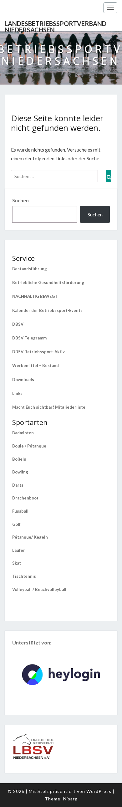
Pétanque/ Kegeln (30, 537)
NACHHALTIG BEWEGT (35, 296)
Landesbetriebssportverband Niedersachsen (55, 25)
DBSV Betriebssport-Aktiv (38, 351)
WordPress (98, 791)
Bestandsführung (29, 268)
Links (17, 393)
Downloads (23, 379)
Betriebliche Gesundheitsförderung (48, 282)
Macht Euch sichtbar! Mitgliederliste (48, 407)
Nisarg (70, 798)
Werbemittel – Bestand (35, 365)
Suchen (20, 200)
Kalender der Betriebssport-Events (47, 310)
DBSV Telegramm (29, 337)
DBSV (17, 324)
